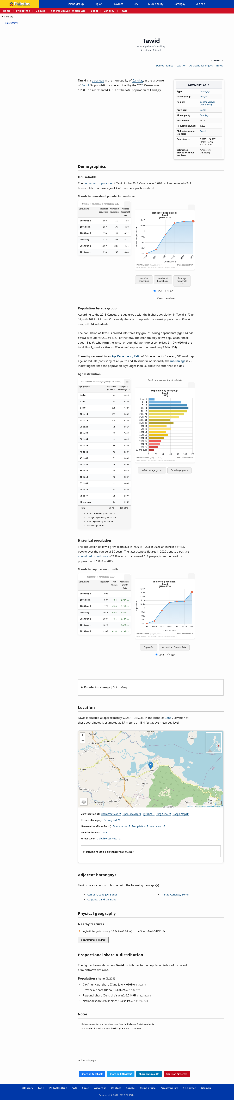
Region (98, 3)
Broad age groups (179, 470)
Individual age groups (152, 470)
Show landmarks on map (93, 940)
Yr (104, 832)
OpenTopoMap (130, 814)
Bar (170, 291)
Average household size (182, 281)
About (85, 1088)
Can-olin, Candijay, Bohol (102, 894)
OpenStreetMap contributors (208, 806)
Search (200, 3)
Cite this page (88, 1060)
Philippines (23, 10)
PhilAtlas (22, 4)
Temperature (120, 826)
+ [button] (83, 735)
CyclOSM (147, 814)
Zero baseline (165, 298)
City (135, 3)
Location (181, 65)
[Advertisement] (29, 80)
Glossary (27, 1088)
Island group (76, 3)
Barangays (11, 23)
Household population (144, 279)
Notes (219, 65)
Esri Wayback (111, 820)
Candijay (109, 10)
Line (159, 291)
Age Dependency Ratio (126, 356)
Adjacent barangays (201, 65)
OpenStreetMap (109, 814)
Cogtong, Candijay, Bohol (102, 899)
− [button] (83, 740)
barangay (205, 91)
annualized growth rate (93, 556)
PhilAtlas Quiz (58, 1088)
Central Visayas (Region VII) (68, 10)
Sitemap (206, 1088)
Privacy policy (169, 1088)
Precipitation (138, 826)
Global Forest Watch (107, 838)
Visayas (40, 10)
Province (118, 3)
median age (177, 361)
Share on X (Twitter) (121, 1074)
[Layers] (84, 801)
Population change (97, 687)
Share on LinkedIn (149, 1074)
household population (97, 183)
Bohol (94, 10)
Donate (130, 1088)
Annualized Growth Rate (174, 647)
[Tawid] (150, 765)
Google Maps (180, 814)
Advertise (100, 1088)
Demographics (164, 65)
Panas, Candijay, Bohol (175, 894)
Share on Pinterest (176, 1074)
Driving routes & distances (102, 851)
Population (149, 647)
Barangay (179, 3)
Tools (41, 1088)
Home (6, 10)
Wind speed (156, 826)
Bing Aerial (162, 814)
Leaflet (190, 806)
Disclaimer (189, 1088)
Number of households (163, 279)
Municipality (156, 3)
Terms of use (148, 1088)
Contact (116, 1088)
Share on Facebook (92, 1074)
